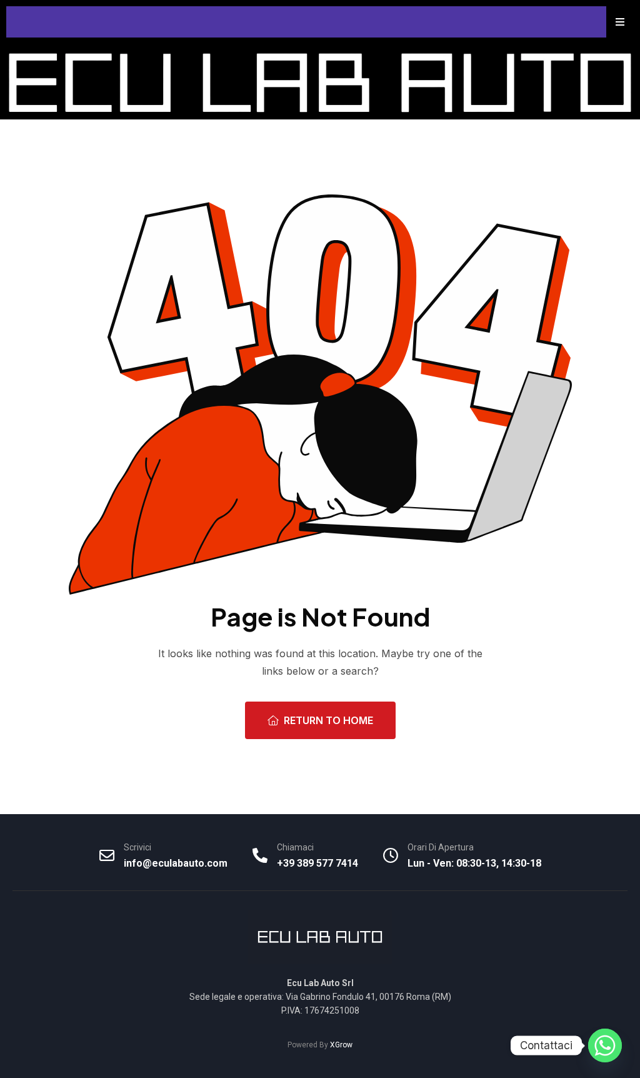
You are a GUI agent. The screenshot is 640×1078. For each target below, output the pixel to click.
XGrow (341, 1044)
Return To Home (328, 720)
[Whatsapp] (605, 1045)
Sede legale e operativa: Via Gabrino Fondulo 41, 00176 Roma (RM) (320, 997)
